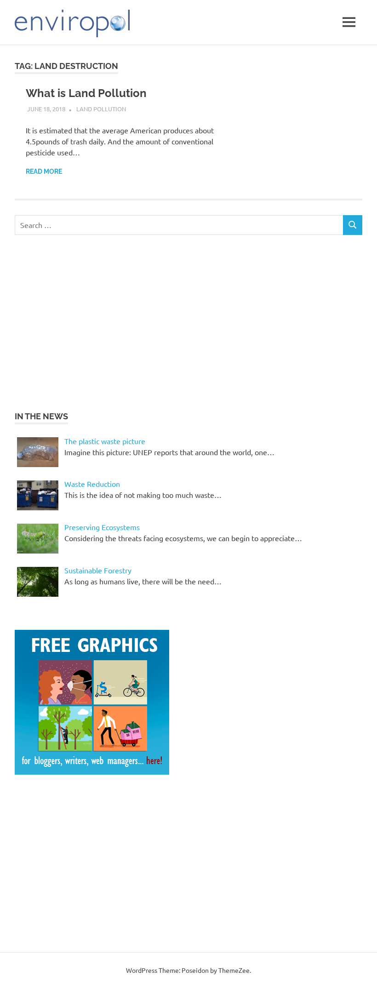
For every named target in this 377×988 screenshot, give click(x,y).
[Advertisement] (92, 321)
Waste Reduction (92, 483)
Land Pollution (101, 109)
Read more (44, 171)
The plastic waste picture (104, 440)
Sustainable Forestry (97, 570)
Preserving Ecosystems (102, 526)
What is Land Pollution (86, 93)
